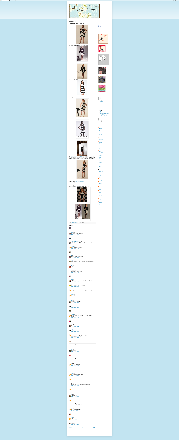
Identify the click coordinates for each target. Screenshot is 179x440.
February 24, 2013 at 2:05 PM (75, 351)
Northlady (72, 246)
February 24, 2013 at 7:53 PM (75, 385)
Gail (71, 394)
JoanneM (72, 294)
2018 (100, 96)
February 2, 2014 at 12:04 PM (75, 424)
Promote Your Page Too (101, 26)
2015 (100, 98)
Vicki (71, 349)
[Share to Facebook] (82, 222)
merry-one (72, 329)
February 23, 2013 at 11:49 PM (75, 234)
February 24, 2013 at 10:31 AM (75, 326)
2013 (100, 100)
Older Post (94, 427)
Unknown (72, 314)
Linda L (72, 232)
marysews (72, 305)
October (101, 103)
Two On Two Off (101, 191)
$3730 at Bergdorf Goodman (80, 181)
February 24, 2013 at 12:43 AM (75, 243)
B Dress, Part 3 (102, 114)
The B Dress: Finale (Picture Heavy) (104, 113)
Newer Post (70, 427)
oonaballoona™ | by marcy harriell (101, 148)
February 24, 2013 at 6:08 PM (75, 375)
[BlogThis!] (80, 222)
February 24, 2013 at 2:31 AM (75, 267)
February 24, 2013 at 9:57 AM (75, 317)
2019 (100, 95)
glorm (72, 265)
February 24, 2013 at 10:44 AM (75, 337)
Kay (71, 363)
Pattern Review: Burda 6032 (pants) (100, 130)
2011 (100, 119)
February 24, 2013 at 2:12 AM (75, 257)
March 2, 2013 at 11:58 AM (74, 410)
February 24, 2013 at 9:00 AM (75, 302)
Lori (71, 255)
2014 (100, 99)
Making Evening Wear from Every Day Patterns (100, 135)
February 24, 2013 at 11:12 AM (75, 342)
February (101, 112)
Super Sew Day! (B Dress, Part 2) (104, 115)
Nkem (72, 417)
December (101, 101)
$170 (80, 182)
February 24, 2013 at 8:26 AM (75, 286)
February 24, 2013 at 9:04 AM (75, 307)
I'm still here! (100, 192)
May (100, 109)
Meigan (72, 279)
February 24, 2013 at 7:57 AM (75, 272)
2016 (100, 97)
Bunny (72, 260)
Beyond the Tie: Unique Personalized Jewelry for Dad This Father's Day (101, 161)
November (101, 102)
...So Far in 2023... (101, 180)
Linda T (72, 300)
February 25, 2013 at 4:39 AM (75, 396)
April (100, 110)
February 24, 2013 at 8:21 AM (75, 281)
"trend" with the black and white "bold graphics (78, 156)
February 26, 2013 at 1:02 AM (75, 405)
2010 (100, 120)
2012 (100, 118)
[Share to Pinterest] (83, 222)
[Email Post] (78, 222)
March (101, 111)
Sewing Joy (100, 149)
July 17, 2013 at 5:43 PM (74, 419)
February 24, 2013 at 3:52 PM (75, 365)
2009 (100, 121)
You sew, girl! (100, 128)
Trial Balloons (100, 179)
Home (82, 427)
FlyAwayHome (73, 422)
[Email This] (80, 222)
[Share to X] (81, 222)
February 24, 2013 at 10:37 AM (75, 331)
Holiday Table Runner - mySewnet (100, 167)
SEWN (72, 408)
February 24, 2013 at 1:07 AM (75, 248)
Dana (71, 324)
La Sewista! (100, 151)
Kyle (71, 284)
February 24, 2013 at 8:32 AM (75, 291)
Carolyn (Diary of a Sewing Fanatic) (75, 241)
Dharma (72, 373)
